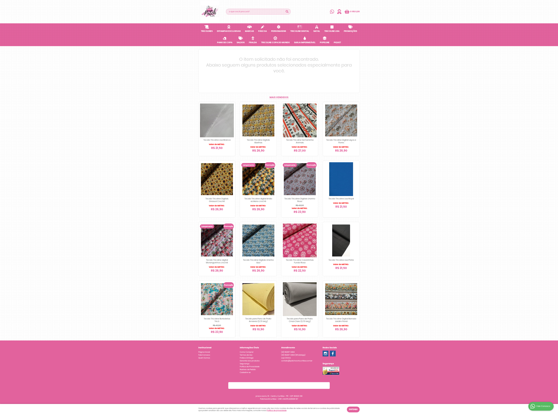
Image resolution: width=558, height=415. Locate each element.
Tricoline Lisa (331, 31)
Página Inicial (204, 352)
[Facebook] (333, 353)
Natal (316, 31)
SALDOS (241, 43)
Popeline (324, 43)
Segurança (244, 364)
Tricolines (207, 31)
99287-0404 (288, 352)
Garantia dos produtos (250, 361)
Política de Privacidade (249, 366)
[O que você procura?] (287, 12)
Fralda (253, 43)
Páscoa (262, 31)
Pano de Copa (224, 43)
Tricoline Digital (299, 31)
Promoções (350, 31)
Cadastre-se (245, 372)
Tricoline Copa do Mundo (275, 43)
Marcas (249, 31)
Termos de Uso (246, 355)
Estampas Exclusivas (229, 31)
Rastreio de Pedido (248, 369)
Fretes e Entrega (246, 358)
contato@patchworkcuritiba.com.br (296, 361)
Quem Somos (204, 358)
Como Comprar (247, 352)
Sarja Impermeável (304, 43)
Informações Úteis (249, 348)
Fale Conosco (204, 355)
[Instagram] (325, 353)
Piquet (337, 43)
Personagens (278, 31)
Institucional (204, 348)
